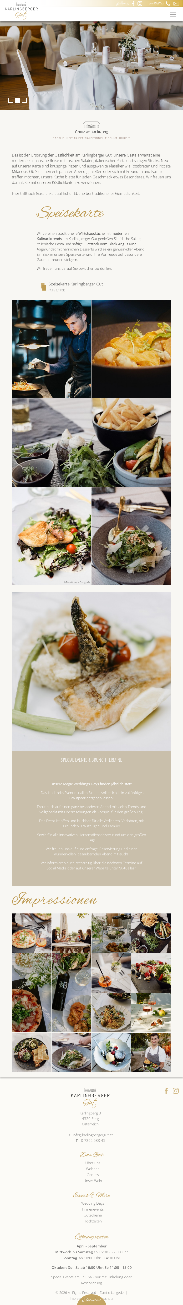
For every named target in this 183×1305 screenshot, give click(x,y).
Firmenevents (93, 1209)
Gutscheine (93, 1215)
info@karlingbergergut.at (93, 1135)
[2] (17, 100)
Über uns (92, 1162)
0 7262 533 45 (93, 1140)
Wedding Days (92, 1203)
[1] (10, 100)
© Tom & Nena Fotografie (77, 582)
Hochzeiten (93, 1221)
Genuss (93, 1174)
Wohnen (93, 1168)
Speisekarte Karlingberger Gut (76, 286)
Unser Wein (92, 1180)
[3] (24, 100)
